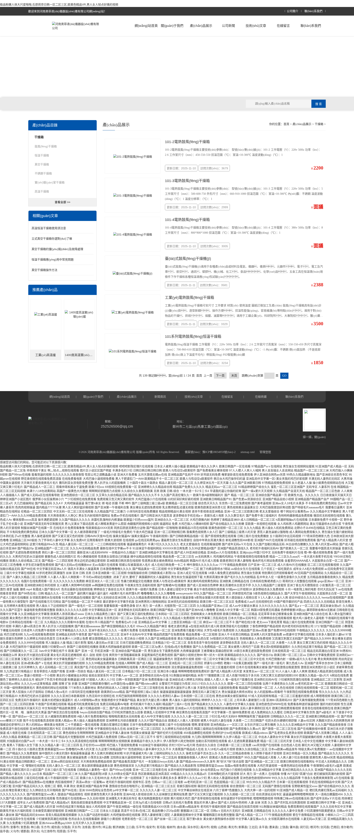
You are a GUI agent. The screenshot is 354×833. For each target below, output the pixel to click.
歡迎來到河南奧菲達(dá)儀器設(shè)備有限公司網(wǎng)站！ (67, 11)
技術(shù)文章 (256, 25)
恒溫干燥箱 (42, 155)
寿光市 (232, 827)
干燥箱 (319, 124)
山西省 (222, 827)
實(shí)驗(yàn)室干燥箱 (50, 182)
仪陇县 (65, 827)
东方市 (45, 827)
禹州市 (204, 827)
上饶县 (283, 827)
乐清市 (4, 827)
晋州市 (96, 827)
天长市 (76, 827)
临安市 (150, 827)
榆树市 (171, 827)
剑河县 (324, 827)
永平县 (263, 827)
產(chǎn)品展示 (201, 25)
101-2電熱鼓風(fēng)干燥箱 (187, 142)
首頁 (286, 124)
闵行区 (304, 827)
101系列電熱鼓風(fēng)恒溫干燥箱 (193, 337)
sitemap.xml (248, 452)
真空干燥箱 (42, 164)
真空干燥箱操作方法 (44, 270)
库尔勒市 (346, 827)
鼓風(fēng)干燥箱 (46, 146)
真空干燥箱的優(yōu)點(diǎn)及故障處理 (57, 249)
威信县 (55, 827)
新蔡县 (242, 827)
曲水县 (181, 827)
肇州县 (294, 827)
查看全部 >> (62, 202)
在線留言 (283, 25)
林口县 (35, 827)
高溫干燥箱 (42, 191)
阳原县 (61, 831)
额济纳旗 (118, 827)
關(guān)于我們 (172, 25)
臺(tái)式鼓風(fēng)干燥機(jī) (188, 259)
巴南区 (335, 827)
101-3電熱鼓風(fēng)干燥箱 (187, 181)
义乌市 (14, 831)
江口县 (130, 827)
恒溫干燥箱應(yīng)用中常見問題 (53, 259)
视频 (213, 827)
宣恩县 (24, 827)
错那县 (24, 831)
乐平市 (140, 827)
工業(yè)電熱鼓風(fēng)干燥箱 (189, 298)
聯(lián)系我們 (313, 11)
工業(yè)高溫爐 (45, 355)
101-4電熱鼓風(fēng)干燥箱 (187, 220)
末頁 (234, 375)
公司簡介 (292, 11)
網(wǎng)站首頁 (146, 25)
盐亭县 (4, 831)
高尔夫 (35, 831)
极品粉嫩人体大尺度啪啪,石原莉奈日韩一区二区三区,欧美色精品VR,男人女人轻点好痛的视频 (59, 4)
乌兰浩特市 (48, 831)
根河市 (314, 827)
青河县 (161, 827)
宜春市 (14, 827)
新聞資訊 (160, 396)
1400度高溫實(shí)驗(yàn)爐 (80, 355)
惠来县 (273, 827)
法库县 (86, 827)
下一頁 (220, 375)
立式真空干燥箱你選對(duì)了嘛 (52, 238)
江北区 (253, 827)
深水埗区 (193, 827)
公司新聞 (228, 25)
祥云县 (106, 827)
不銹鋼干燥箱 (43, 173)
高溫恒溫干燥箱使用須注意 (49, 228)
